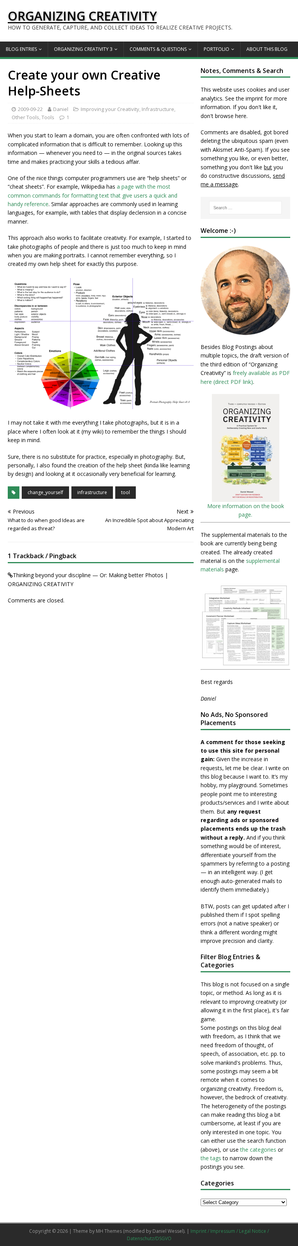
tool (125, 492)
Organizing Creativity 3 (83, 49)
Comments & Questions (158, 49)
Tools (48, 117)
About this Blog (267, 49)
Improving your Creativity (110, 109)
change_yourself (45, 492)
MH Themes (109, 1231)
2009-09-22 (30, 109)
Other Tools (25, 117)
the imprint (249, 98)
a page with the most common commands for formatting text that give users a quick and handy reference (92, 195)
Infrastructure (158, 109)
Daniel (60, 109)
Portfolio (216, 49)
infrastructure (92, 492)
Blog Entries (21, 49)
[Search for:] (245, 207)
